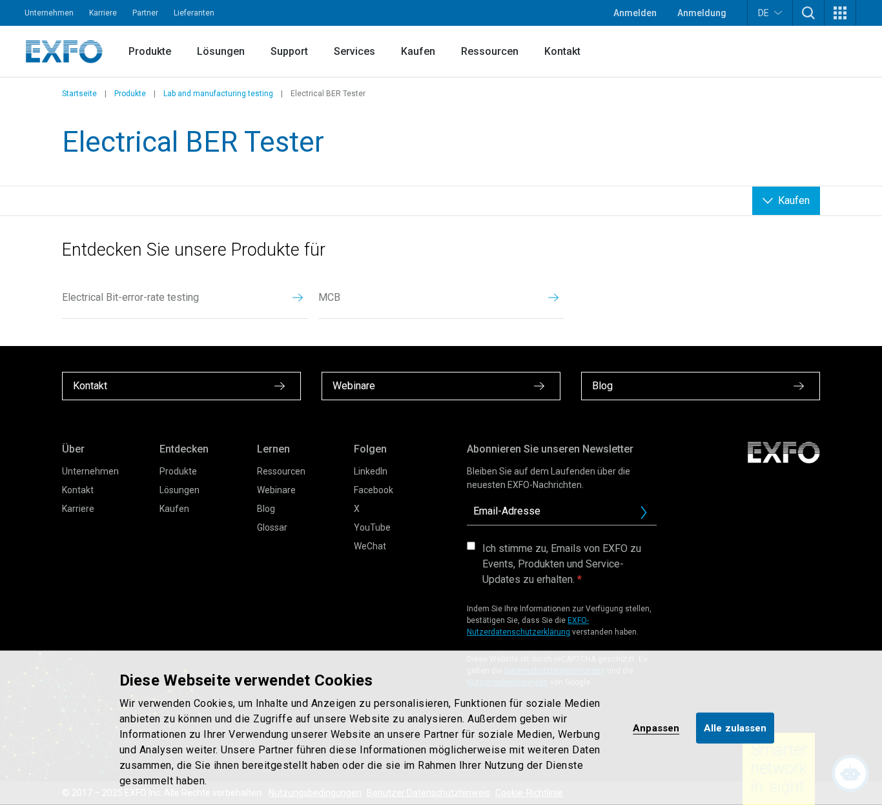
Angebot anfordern (649, 516)
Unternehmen (49, 12)
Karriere (103, 12)
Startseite (79, 93)
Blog (266, 509)
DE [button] (763, 13)
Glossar (272, 527)
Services (354, 51)
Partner (145, 12)
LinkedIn (370, 471)
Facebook (373, 490)
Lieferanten (194, 12)
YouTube (372, 527)
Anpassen (656, 727)
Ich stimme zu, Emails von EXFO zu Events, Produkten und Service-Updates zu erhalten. (561, 564)
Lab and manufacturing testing (218, 93)
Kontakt (562, 51)
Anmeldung (701, 13)
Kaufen (418, 51)
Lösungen (221, 51)
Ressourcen (489, 51)
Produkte (149, 51)
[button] (808, 13)
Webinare (276, 490)
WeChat (370, 546)
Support (289, 51)
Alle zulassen (735, 727)
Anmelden (635, 13)
